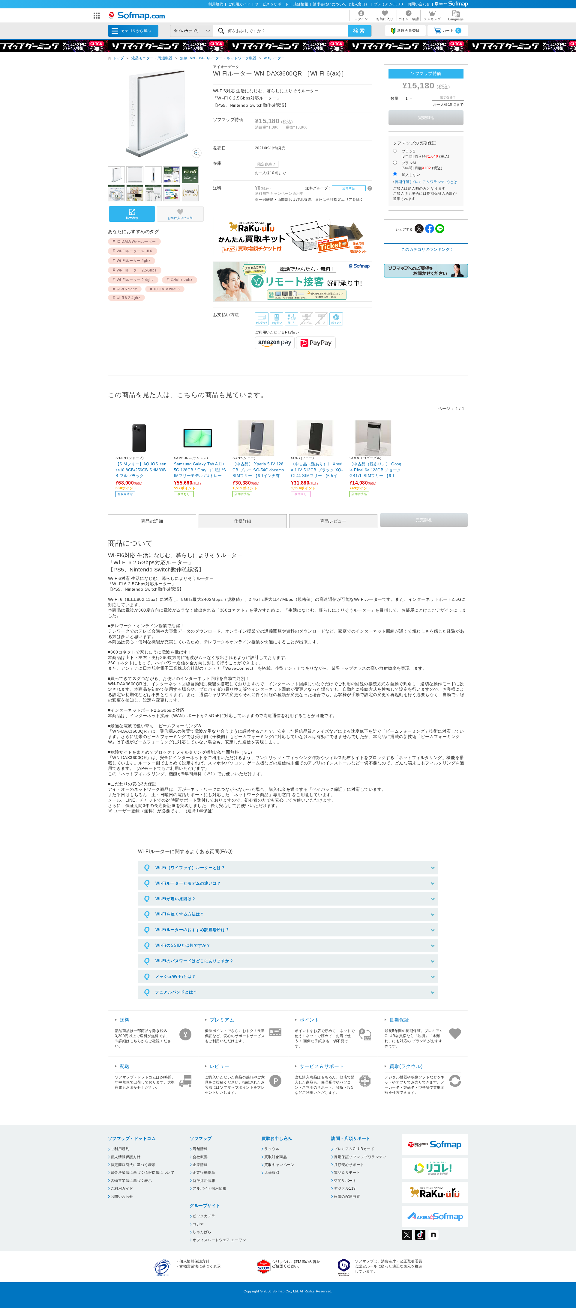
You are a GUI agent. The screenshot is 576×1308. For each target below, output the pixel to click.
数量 (395, 98)
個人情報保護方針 (126, 1157)
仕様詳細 (242, 521)
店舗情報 (300, 4)
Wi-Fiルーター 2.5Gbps (137, 270)
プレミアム (222, 1019)
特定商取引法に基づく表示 (133, 1165)
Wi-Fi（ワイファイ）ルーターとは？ (190, 867)
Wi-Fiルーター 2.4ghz (135, 280)
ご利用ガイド (239, 4)
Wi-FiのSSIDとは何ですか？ (183, 945)
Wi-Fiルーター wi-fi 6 (134, 251)
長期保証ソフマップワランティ (360, 1157)
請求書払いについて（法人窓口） (341, 4)
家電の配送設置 (347, 1196)
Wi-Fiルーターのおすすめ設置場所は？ (192, 929)
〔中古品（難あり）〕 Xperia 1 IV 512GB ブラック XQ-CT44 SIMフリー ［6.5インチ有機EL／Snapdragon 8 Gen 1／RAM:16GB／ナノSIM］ (317, 470)
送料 (125, 1019)
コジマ (198, 1224)
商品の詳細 (152, 521)
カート (451, 30)
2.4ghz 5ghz (181, 279)
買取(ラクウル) (405, 1066)
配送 (125, 1066)
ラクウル (271, 1149)
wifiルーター (274, 58)
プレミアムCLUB (388, 4)
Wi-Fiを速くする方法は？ (179, 914)
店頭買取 (271, 1172)
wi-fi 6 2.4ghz (128, 298)
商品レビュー (333, 521)
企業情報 (200, 1165)
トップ (118, 58)
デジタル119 (345, 1188)
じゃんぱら (202, 1232)
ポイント (310, 1019)
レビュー (220, 1066)
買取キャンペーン (279, 1165)
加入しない (411, 175)
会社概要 (200, 1157)
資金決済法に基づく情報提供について (142, 1172)
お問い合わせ (419, 4)
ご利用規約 (120, 1149)
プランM (422, 165)
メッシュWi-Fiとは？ (175, 976)
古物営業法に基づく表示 (131, 1181)
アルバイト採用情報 (209, 1188)
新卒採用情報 (204, 1181)
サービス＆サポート (272, 4)
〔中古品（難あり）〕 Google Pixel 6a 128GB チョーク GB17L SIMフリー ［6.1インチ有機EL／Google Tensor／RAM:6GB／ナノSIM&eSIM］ (376, 470)
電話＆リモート (347, 1172)
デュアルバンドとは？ (176, 992)
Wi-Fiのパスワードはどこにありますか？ (194, 961)
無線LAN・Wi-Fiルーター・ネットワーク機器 (218, 58)
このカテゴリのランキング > (427, 249)
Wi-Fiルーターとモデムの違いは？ (188, 883)
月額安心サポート (349, 1165)
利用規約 (215, 4)
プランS (425, 154)
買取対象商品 (275, 1157)
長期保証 (399, 1019)
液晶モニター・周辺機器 (151, 58)
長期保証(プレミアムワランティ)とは (426, 182)
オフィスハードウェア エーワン (219, 1240)
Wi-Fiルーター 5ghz (134, 261)
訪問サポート (345, 1181)
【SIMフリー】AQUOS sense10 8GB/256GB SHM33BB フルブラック (141, 470)
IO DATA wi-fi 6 (167, 289)
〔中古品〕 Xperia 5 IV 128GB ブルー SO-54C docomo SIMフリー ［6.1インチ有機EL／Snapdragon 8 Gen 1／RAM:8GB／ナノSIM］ (258, 470)
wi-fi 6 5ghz (127, 289)
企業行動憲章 (204, 1172)
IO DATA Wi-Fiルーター (136, 241)
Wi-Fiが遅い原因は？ (175, 899)
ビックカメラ (204, 1216)
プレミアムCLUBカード (354, 1149)
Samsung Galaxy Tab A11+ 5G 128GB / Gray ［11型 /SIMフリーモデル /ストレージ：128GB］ (200, 470)
